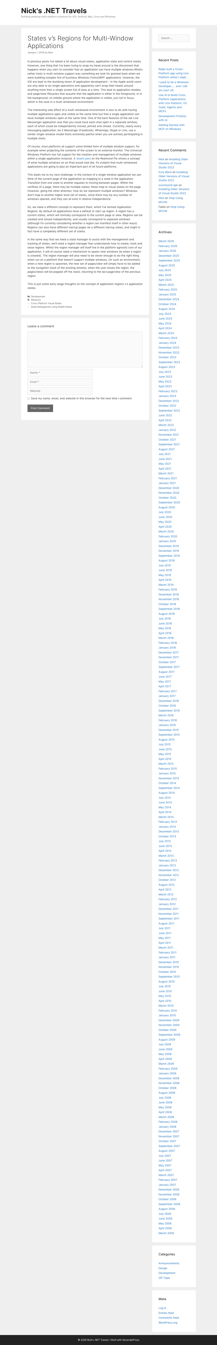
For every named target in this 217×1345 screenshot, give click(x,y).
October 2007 (167, 1141)
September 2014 (169, 788)
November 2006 (169, 1194)
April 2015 (165, 759)
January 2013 (167, 865)
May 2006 (165, 1223)
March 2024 (166, 333)
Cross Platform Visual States (46, 303)
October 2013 (167, 836)
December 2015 (169, 730)
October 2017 (167, 662)
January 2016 (167, 725)
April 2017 (165, 686)
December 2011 (168, 908)
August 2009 (167, 1039)
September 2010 (169, 976)
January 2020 (167, 541)
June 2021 (165, 459)
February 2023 (168, 391)
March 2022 (166, 425)
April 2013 (165, 850)
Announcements (169, 1263)
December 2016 (169, 700)
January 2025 (167, 294)
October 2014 (167, 783)
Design (163, 1268)
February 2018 (168, 642)
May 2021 (165, 463)
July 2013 (165, 841)
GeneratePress (130, 1339)
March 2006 (166, 1233)
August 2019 (167, 560)
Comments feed (169, 1317)
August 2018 (167, 613)
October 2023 (167, 357)
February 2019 (168, 589)
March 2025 (166, 284)
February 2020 (168, 536)
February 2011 (167, 952)
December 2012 (169, 870)
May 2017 (165, 681)
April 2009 (165, 1059)
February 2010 (168, 1010)
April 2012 (165, 889)
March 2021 (166, 473)
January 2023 (167, 396)
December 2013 (169, 831)
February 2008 (168, 1121)
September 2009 (169, 1034)
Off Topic (164, 1277)
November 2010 (169, 967)
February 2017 (168, 691)
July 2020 (165, 512)
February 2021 (168, 478)
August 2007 (167, 1150)
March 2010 (166, 1005)
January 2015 (167, 773)
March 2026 (166, 241)
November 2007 (169, 1136)
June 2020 (165, 517)
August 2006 (167, 1208)
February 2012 (168, 899)
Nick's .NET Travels (54, 10)
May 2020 (165, 521)
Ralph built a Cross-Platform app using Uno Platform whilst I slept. (174, 73)
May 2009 (165, 1054)
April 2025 (165, 279)
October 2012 (167, 879)
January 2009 (167, 1073)
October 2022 (167, 405)
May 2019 (165, 575)
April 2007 (165, 1170)
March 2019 (166, 584)
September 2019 (169, 555)
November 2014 (169, 778)
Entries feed (166, 1313)
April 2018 (165, 633)
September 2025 (169, 260)
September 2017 (169, 667)
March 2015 (166, 763)
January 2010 (167, 1015)
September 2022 (169, 410)
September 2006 (169, 1204)
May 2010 (165, 996)
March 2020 (166, 531)
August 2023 (167, 367)
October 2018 (167, 604)
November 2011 (169, 913)
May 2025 (165, 275)
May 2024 (165, 323)
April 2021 (165, 468)
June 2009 (165, 1049)
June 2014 (165, 802)
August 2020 (167, 507)
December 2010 (169, 962)
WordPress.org (168, 1322)
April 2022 (165, 420)
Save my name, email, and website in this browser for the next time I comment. (81, 398)
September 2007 (169, 1146)
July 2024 (165, 313)
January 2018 (167, 647)
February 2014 (168, 821)
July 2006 (165, 1213)
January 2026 (167, 250)
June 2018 (165, 623)
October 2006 (167, 1199)
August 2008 (167, 1092)
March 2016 (166, 715)
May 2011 (165, 938)
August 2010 (167, 981)
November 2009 (169, 1025)
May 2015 (165, 754)
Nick (161, 159)
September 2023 (169, 362)
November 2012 (169, 875)
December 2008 (169, 1078)
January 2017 (167, 696)
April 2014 (165, 812)
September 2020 (169, 502)
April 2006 (165, 1228)
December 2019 (169, 546)
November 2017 (169, 657)
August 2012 (167, 884)
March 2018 (166, 638)
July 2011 (164, 928)
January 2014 (167, 826)
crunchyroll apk (168, 185)
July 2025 (165, 270)
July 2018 (165, 618)
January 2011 (167, 957)
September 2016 (169, 710)
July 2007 (165, 1155)
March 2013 (166, 855)
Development (38, 296)
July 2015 (165, 744)
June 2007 (165, 1160)
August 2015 (167, 739)
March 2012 (166, 894)
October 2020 (167, 497)
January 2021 (167, 483)
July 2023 (165, 371)
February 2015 (168, 768)
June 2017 (165, 676)
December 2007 (169, 1131)
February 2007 (168, 1179)
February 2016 (168, 720)
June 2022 (165, 415)
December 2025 (169, 255)
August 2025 (167, 265)
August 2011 (166, 923)
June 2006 (165, 1218)
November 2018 (169, 599)
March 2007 (166, 1175)
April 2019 (165, 579)
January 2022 (167, 430)
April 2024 (165, 328)
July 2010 (165, 986)
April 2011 (165, 942)
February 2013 (168, 860)
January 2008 (167, 1126)
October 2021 (167, 439)
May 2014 (165, 807)
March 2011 (166, 947)
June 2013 (165, 846)
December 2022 (169, 400)
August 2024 (167, 308)
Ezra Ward (165, 172)
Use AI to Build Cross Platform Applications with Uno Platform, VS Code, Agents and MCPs (173, 103)
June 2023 (165, 376)
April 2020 (165, 526)
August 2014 (167, 792)
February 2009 (168, 1068)
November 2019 (169, 550)
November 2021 (169, 434)
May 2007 (165, 1165)
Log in (162, 1308)
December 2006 (169, 1189)
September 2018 (169, 608)
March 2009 (166, 1063)
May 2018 (165, 628)
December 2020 (169, 488)
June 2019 (165, 570)
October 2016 (167, 705)
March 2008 (166, 1117)
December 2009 (169, 1020)
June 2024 (165, 318)
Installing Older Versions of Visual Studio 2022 (173, 163)
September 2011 (169, 918)
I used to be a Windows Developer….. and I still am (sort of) (174, 86)
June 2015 (165, 749)
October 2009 (167, 1030)
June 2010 (165, 991)
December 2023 (169, 347)
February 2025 (168, 289)
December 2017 (169, 652)
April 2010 (165, 1000)
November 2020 (169, 492)
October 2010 (167, 971)
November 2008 (169, 1083)
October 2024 (167, 304)
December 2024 (169, 299)
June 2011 (165, 933)
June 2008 (165, 1102)
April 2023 (165, 386)
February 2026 (168, 246)
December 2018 (169, 594)
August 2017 (167, 671)
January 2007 (167, 1184)
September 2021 (169, 444)
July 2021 (165, 454)
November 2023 (169, 352)
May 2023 (165, 381)
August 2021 (167, 449)
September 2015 (169, 734)
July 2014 (165, 797)
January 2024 (167, 342)
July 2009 (165, 1044)
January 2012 (167, 904)
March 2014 (166, 817)
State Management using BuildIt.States (51, 306)
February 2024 (168, 338)
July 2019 (165, 565)
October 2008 (167, 1088)
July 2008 (165, 1097)
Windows (36, 299)
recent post (83, 158)
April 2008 (165, 1112)
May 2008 (165, 1107)
